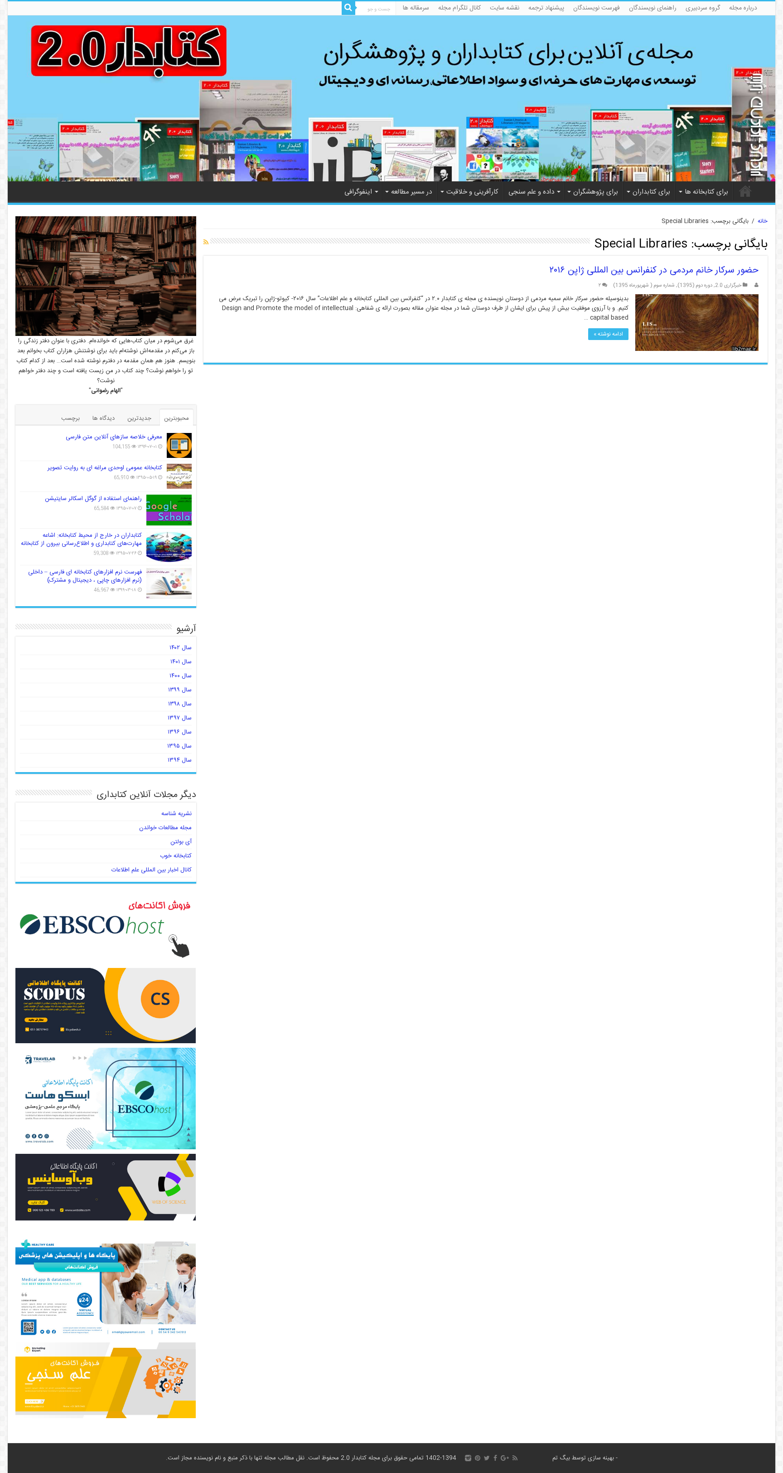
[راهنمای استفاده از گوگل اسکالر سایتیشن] (169, 510)
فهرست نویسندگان (596, 8)
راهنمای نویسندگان (653, 8)
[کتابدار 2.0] (391, 98)
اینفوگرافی (358, 192)
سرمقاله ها (416, 8)
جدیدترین (139, 418)
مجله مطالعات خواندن (165, 828)
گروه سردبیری (703, 8)
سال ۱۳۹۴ (180, 760)
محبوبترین (176, 418)
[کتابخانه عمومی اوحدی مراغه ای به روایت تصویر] (179, 476)
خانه (745, 190)
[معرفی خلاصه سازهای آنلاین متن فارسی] (179, 445)
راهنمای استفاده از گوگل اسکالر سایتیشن (93, 499)
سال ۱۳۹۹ (180, 690)
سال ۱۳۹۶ (180, 732)
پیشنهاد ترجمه (546, 8)
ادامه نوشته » (608, 334)
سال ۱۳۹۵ (179, 746)
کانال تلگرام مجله (459, 8)
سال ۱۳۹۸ (180, 704)
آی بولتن (181, 842)
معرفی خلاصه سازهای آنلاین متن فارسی (114, 437)
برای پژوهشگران (595, 192)
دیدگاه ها (103, 418)
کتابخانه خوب (176, 856)
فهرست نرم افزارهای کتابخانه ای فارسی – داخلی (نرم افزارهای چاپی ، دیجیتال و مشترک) (85, 576)
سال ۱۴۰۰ (180, 676)
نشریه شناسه (176, 814)
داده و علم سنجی (531, 192)
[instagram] (468, 1458)
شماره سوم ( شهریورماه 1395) (644, 285)
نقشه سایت (504, 8)
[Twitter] (487, 1458)
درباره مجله (743, 8)
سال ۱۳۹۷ (180, 718)
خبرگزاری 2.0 (728, 285)
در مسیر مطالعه (411, 192)
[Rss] (515, 1458)
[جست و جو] (348, 8)
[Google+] (505, 1458)
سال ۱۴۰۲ (180, 648)
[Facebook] (495, 1458)
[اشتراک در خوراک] (205, 243)
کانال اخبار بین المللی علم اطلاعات (151, 870)
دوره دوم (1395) (694, 285)
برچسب (70, 418)
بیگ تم (561, 1458)
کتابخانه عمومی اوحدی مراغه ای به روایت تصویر (105, 468)
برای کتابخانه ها (706, 192)
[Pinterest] (477, 1458)
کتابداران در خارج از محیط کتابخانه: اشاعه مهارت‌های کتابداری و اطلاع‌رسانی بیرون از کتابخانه (81, 539)
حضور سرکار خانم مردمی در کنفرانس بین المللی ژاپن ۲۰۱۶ (654, 270)
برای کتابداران (651, 192)
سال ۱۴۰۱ (181, 662)
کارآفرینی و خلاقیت (472, 192)
